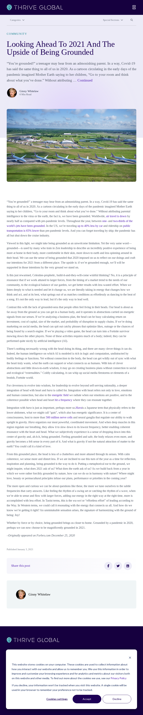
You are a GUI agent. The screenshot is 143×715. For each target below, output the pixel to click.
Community (17, 33)
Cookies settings (57, 699)
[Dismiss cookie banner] (130, 657)
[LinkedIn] (128, 566)
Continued (85, 80)
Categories (15, 20)
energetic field (60, 395)
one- (104, 221)
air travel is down (116, 216)
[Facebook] (108, 566)
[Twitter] (118, 566)
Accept (87, 699)
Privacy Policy (118, 678)
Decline (117, 699)
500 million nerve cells (59, 417)
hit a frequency (63, 399)
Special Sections (111, 20)
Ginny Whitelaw (29, 91)
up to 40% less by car (90, 225)
